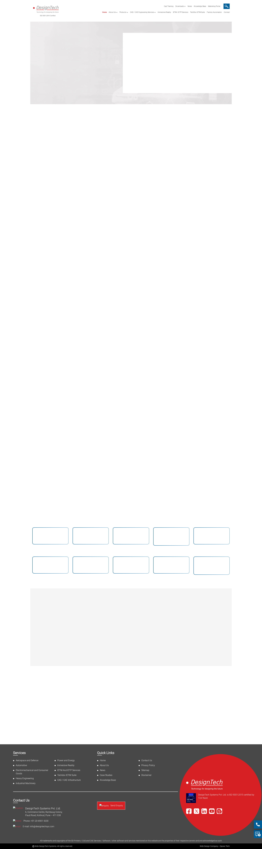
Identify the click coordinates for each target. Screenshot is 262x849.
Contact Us (146, 760)
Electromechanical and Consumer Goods (183, 232)
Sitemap (145, 770)
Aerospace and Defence (67, 233)
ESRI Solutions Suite (149, 631)
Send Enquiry (116, 805)
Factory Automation (214, 12)
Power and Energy (114, 304)
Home (104, 12)
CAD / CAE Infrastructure (222, 304)
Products (123, 12)
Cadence (142, 618)
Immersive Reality (164, 12)
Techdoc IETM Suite (66, 775)
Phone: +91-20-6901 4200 (35, 821)
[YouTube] (212, 811)
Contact (227, 12)
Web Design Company (209, 846)
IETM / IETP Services (180, 12)
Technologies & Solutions (131, 140)
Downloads (179, 6)
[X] (196, 811)
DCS (139, 644)
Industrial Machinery (65, 304)
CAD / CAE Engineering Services (142, 12)
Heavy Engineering (218, 233)
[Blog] (219, 811)
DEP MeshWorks (147, 606)
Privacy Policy (148, 765)
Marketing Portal (214, 6)
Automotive (108, 232)
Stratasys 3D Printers (198, 631)
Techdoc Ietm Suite (181, 379)
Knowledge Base (200, 6)
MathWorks (192, 606)
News (190, 6)
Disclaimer (146, 775)
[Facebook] (189, 811)
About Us (112, 12)
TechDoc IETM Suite (197, 12)
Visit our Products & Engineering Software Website (162, 657)
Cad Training (168, 6)
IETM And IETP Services (131, 381)
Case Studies (106, 775)
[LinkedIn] (204, 811)
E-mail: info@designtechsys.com (38, 826)
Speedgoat (192, 618)
